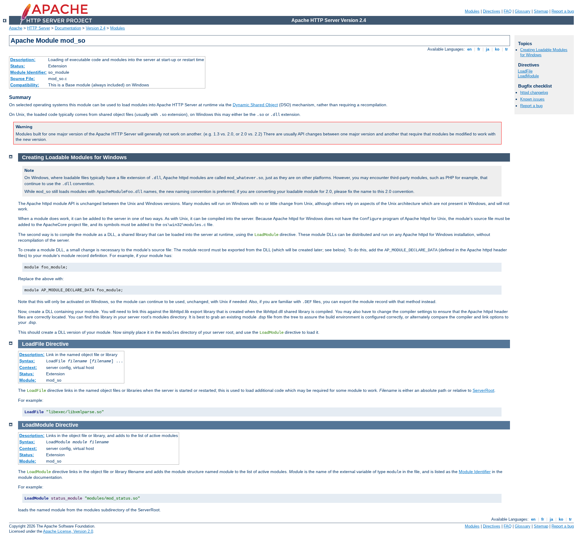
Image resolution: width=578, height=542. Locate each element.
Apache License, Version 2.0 (68, 531)
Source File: (22, 78)
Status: (17, 65)
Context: (28, 367)
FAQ (507, 11)
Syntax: (27, 360)
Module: (27, 380)
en (469, 49)
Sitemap (541, 11)
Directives (491, 11)
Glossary (522, 11)
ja (487, 49)
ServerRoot (483, 390)
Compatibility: (24, 84)
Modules (472, 11)
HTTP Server (38, 28)
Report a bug (563, 11)
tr (506, 49)
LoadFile (525, 71)
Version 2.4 (95, 28)
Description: (23, 59)
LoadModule (528, 76)
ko (497, 49)
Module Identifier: (28, 72)
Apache (15, 28)
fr (478, 49)
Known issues (532, 99)
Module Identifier (475, 471)
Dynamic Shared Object (255, 104)
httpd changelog (534, 92)
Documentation (68, 28)
